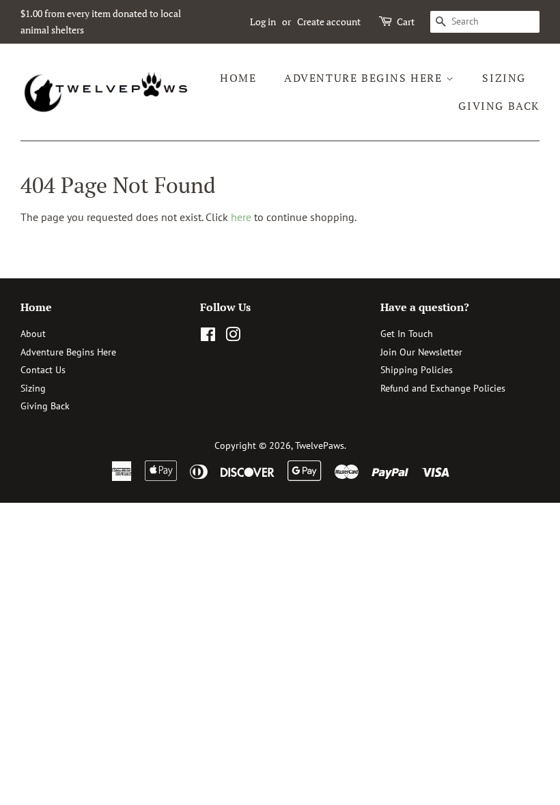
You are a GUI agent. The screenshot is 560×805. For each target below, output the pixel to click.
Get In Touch (406, 333)
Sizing (504, 77)
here (241, 217)
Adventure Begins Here (365, 77)
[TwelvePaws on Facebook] (208, 337)
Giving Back (499, 105)
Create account (329, 21)
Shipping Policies (416, 370)
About (33, 333)
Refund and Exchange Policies (442, 388)
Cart (406, 21)
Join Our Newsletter (421, 352)
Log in (263, 21)
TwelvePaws (319, 445)
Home (238, 77)
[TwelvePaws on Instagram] (232, 337)
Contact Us (43, 370)
